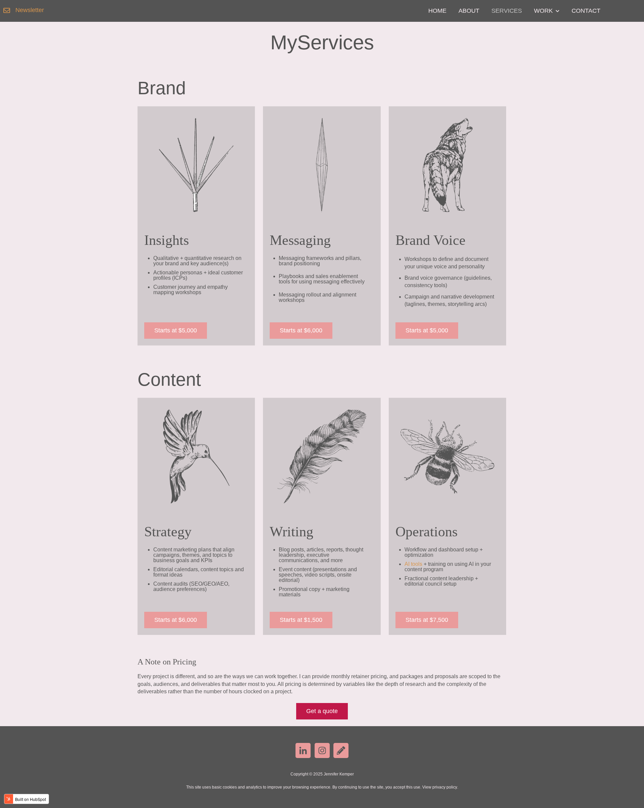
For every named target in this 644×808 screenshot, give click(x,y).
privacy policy (444, 787)
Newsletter (29, 10)
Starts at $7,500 (427, 619)
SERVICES (506, 10)
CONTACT (586, 10)
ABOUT (469, 10)
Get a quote (322, 711)
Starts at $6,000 (301, 330)
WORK (543, 10)
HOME (437, 10)
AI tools (413, 564)
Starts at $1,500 (301, 619)
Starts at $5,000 (175, 330)
